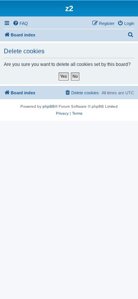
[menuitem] (20, 23)
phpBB (49, 106)
